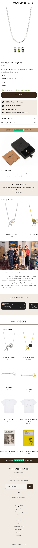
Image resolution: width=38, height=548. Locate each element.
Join (30, 486)
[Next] (34, 221)
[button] (4, 3)
